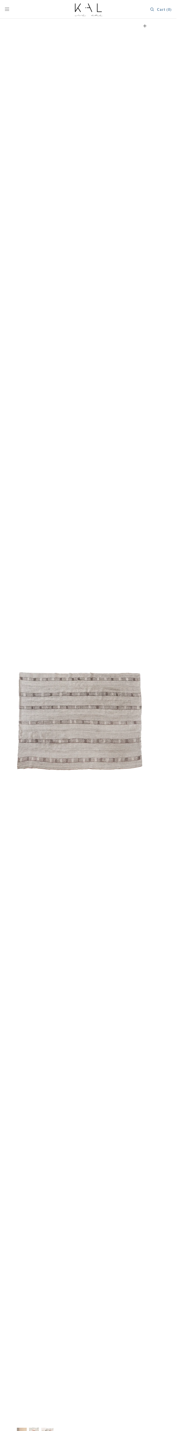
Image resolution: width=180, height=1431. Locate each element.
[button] (7, 9)
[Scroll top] (169, 1424)
